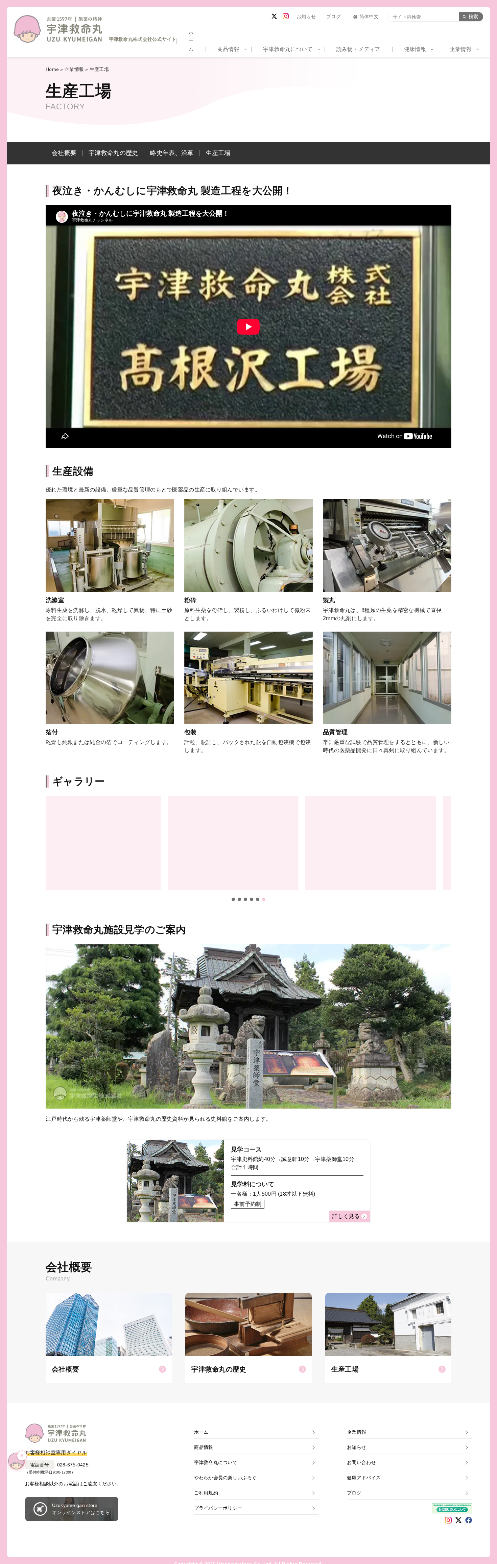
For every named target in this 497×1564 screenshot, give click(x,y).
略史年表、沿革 (171, 153)
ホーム (191, 41)
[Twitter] (274, 16)
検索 (473, 16)
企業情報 (74, 69)
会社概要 (64, 153)
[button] (233, 899)
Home (52, 69)
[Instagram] (285, 16)
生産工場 (218, 153)
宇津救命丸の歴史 (113, 153)
